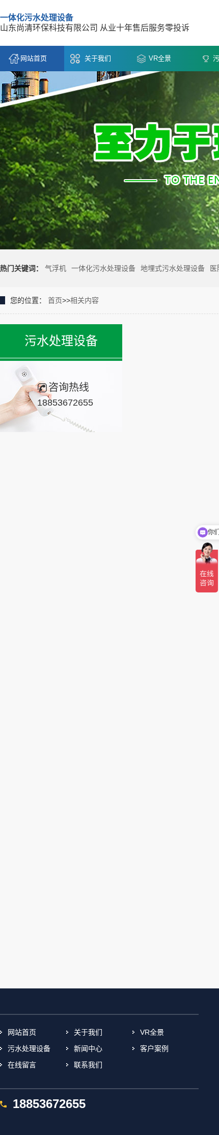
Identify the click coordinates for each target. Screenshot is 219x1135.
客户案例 (154, 1048)
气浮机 (55, 268)
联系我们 (88, 1065)
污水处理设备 (29, 1048)
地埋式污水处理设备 (173, 268)
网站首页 (33, 58)
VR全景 (160, 58)
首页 (55, 300)
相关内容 (84, 300)
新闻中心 (88, 1048)
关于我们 (98, 58)
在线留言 (22, 1065)
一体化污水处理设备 (103, 268)
